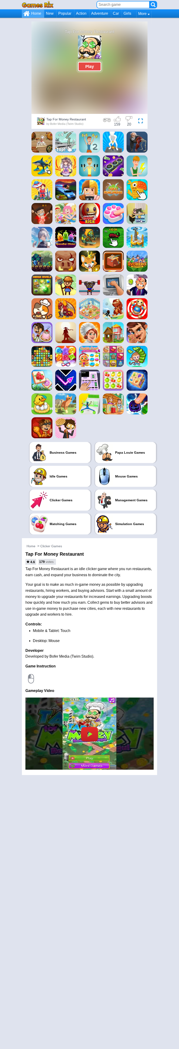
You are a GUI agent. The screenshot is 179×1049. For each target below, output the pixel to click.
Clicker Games (51, 546)
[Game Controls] (107, 121)
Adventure (99, 13)
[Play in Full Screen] (141, 121)
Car (116, 13)
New (50, 13)
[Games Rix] (37, 4)
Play (89, 66)
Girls (127, 13)
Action (81, 13)
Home (36, 13)
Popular (64, 13)
